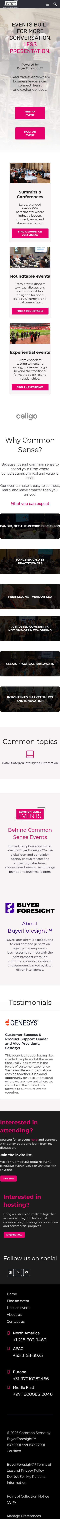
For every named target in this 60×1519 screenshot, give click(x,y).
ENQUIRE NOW (14, 1235)
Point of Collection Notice (28, 1496)
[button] (48, 4)
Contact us (16, 1322)
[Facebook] (26, 1272)
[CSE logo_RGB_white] (11, 4)
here (34, 1139)
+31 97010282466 (31, 1378)
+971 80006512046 (33, 1394)
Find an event (18, 1301)
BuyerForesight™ (21, 1439)
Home (12, 1294)
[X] (18, 1272)
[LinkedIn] (10, 1272)
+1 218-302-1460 (29, 1339)
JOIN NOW (8, 1178)
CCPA (11, 1502)
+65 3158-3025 (28, 1355)
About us (14, 1315)
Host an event (18, 1308)
